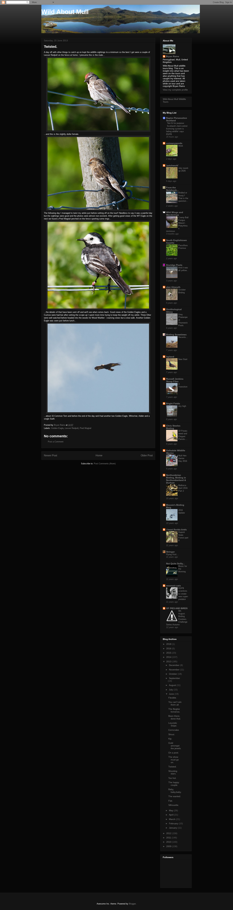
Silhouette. (173, 805)
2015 (169, 652)
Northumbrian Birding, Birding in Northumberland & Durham (176, 479)
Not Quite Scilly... (175, 563)
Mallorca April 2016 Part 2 (183, 488)
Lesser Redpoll (71, 428)
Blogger (132, 904)
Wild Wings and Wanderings (174, 213)
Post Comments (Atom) (105, 463)
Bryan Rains (172, 56)
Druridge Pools (174, 265)
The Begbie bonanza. (174, 710)
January (173, 827)
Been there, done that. (174, 717)
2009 (169, 846)
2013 (169, 661)
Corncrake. (173, 730)
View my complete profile (175, 89)
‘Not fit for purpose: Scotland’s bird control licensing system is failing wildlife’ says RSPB (176, 128)
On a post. (173, 752)
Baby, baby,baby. (174, 790)
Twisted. (172, 766)
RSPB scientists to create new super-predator (183, 593)
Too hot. (172, 778)
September (174, 678)
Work (180, 146)
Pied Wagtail (85, 428)
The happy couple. (173, 783)
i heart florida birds (176, 529)
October (173, 674)
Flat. (170, 800)
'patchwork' (172, 165)
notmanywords (174, 143)
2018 (169, 644)
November (174, 669)
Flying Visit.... (172, 554)
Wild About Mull (65, 11)
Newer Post (50, 455)
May (171, 810)
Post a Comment (55, 441)
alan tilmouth (173, 287)
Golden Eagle (57, 428)
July (171, 689)
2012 (169, 833)
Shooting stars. (172, 772)
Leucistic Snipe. (172, 724)
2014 (169, 657)
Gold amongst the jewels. (174, 746)
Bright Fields (173, 403)
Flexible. (172, 697)
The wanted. (174, 796)
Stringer (170, 552)
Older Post (147, 455)
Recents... (183, 337)
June (172, 694)
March (172, 819)
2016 (169, 648)
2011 (169, 837)
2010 (169, 842)
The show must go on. (173, 760)
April (171, 814)
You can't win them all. (174, 703)
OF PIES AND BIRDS (177, 608)
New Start (182, 359)
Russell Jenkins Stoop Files (174, 380)
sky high (182, 406)
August (173, 685)
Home (99, 455)
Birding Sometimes (176, 334)
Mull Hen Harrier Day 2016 (182, 458)
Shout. (171, 734)
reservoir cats (173, 585)
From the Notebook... (172, 188)
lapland (170, 356)
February (174, 823)
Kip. (170, 738)
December (174, 665)
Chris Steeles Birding (173, 427)
